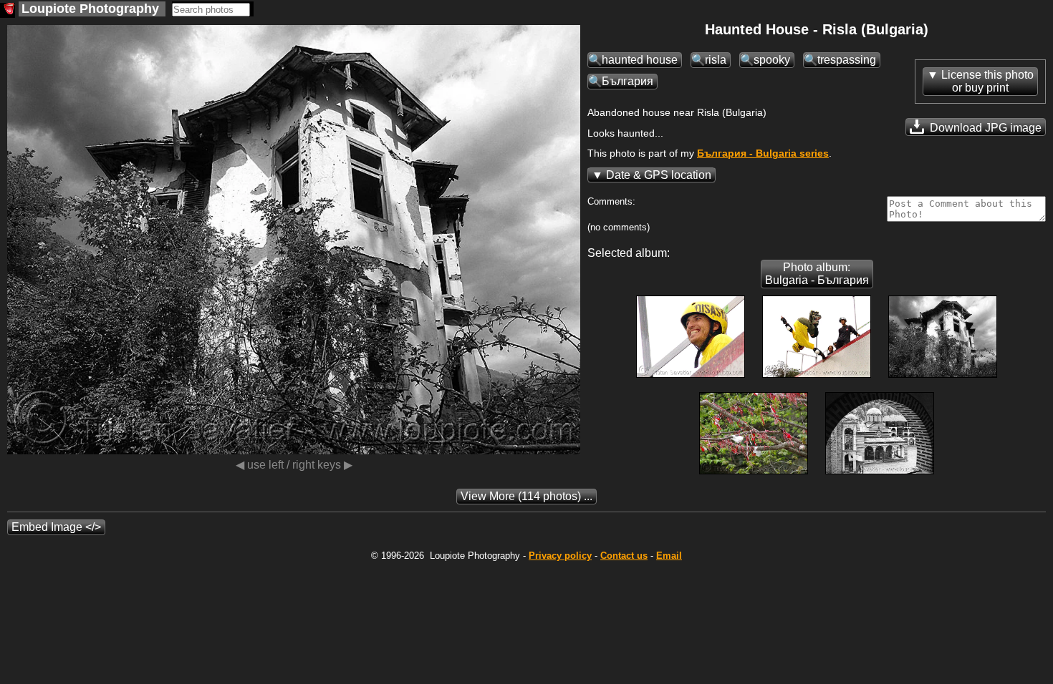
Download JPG (984, 128)
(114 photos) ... (526, 496)
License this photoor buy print (987, 81)
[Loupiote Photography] (7, 10)
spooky (772, 60)
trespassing (846, 60)
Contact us (624, 555)
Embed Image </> (56, 527)
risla (715, 60)
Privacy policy (560, 555)
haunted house (640, 60)
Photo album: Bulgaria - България (817, 273)
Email (669, 555)
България (627, 81)
